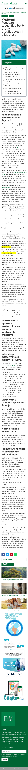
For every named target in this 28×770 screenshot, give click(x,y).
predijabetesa (5, 187)
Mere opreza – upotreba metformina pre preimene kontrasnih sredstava (12, 74)
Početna (2, 12)
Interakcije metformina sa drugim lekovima (15, 80)
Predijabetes (11, 15)
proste (19, 147)
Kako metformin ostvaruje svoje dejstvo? (14, 69)
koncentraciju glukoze (8, 365)
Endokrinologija (5, 15)
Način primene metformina (13, 88)
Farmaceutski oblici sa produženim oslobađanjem (13, 92)
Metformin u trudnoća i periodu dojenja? (14, 85)
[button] (26, 3)
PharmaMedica (7, 559)
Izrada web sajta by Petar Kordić (12, 768)
